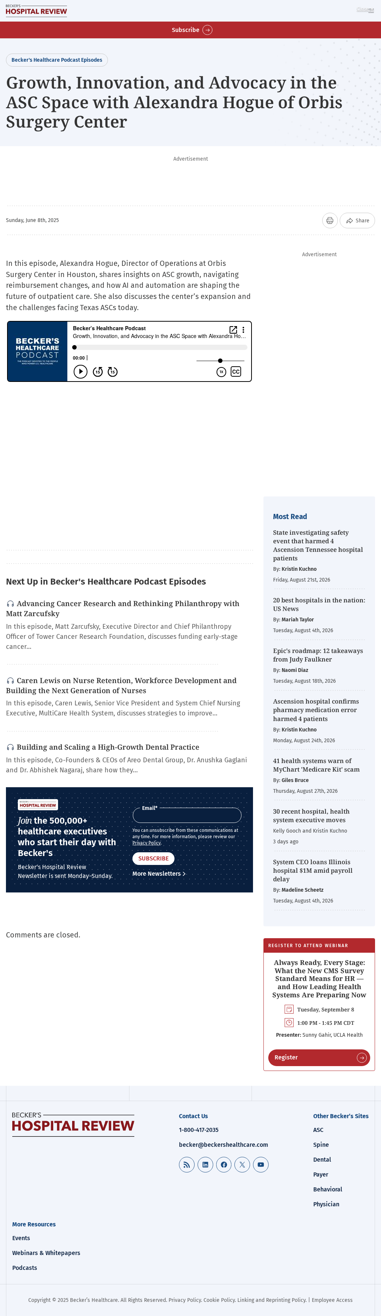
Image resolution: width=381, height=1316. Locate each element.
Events (21, 1238)
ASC (318, 1129)
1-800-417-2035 (198, 1129)
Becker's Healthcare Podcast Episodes (57, 60)
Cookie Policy (219, 1300)
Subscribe (185, 29)
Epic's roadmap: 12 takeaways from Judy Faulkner (318, 654)
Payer (320, 1174)
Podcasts (24, 1267)
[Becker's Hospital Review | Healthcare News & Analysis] (36, 10)
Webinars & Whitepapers (46, 1253)
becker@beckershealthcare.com (223, 1144)
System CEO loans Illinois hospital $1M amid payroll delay (313, 870)
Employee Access (332, 1300)
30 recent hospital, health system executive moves (311, 815)
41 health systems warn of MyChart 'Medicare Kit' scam (316, 764)
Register (286, 1057)
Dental (322, 1159)
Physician (326, 1204)
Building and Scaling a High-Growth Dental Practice (108, 747)
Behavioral (327, 1189)
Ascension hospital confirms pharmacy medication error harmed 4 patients (316, 710)
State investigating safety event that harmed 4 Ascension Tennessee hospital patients (318, 545)
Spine (321, 1144)
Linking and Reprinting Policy (271, 1300)
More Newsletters (156, 873)
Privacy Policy (146, 843)
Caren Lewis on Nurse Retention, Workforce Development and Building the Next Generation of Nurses (121, 685)
